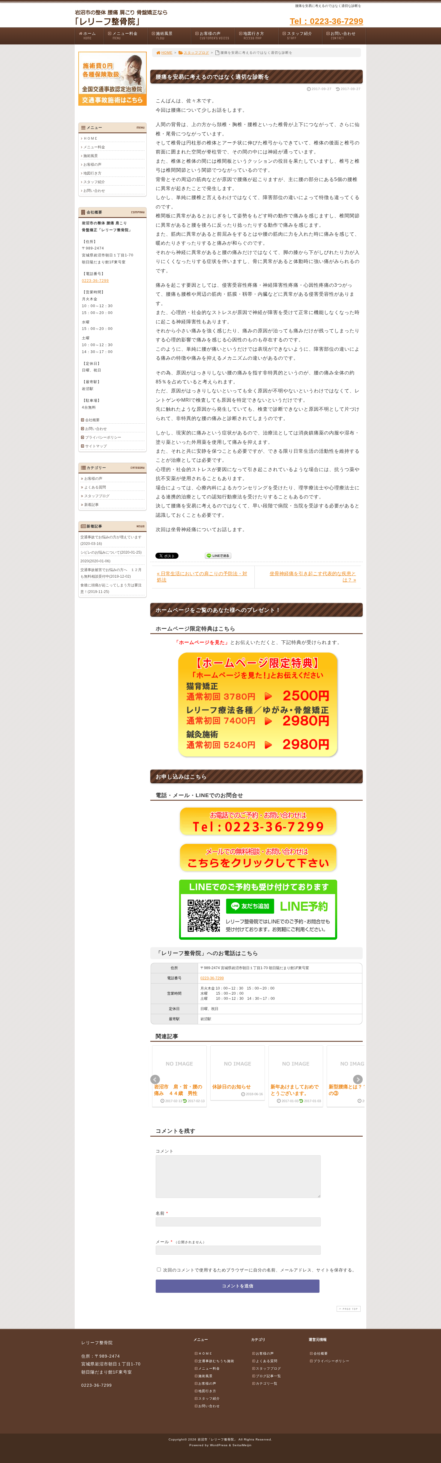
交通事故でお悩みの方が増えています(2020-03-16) (111, 540)
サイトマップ (96, 446)
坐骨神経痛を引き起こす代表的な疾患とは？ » (313, 576)
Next (358, 1079)
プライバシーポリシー (103, 437)
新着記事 (91, 505)
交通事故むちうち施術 (216, 1361)
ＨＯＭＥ (90, 138)
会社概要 (92, 420)
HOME (166, 52)
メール (162, 1241)
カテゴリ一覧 (267, 1383)
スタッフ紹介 (299, 35)
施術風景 (164, 35)
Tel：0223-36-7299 (326, 21)
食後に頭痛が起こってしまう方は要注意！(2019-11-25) (111, 588)
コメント (165, 1151)
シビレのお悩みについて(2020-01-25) (111, 552)
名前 (160, 1213)
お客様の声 (214, 35)
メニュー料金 (125, 35)
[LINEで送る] (218, 555)
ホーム (89, 35)
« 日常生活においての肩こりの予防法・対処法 (202, 576)
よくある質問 (95, 487)
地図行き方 (253, 35)
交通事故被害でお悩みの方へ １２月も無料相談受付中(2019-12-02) (111, 573)
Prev (155, 1079)
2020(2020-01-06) (95, 561)
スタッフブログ (196, 52)
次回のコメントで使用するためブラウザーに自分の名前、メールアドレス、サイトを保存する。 (260, 1270)
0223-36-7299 (212, 978)
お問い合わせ (343, 35)
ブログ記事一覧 (268, 1376)
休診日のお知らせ (231, 1086)
